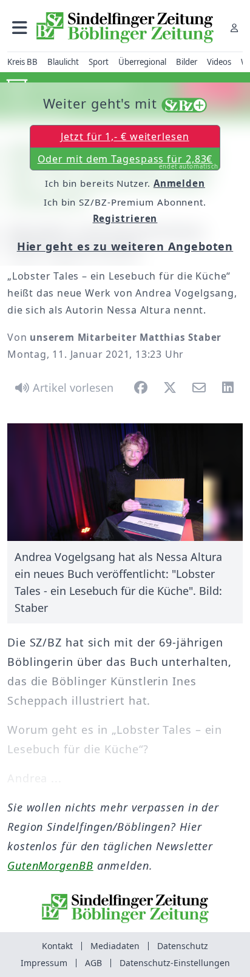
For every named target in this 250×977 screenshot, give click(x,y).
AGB (93, 963)
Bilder (186, 61)
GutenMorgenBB (50, 865)
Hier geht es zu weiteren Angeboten (125, 246)
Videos (219, 61)
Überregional (142, 61)
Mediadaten (115, 946)
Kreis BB (22, 61)
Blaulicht (63, 61)
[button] (19, 27)
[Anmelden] (234, 27)
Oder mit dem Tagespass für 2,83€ (128, 161)
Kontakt (57, 946)
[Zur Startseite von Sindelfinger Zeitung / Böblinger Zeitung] (125, 27)
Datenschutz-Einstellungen (175, 963)
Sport (99, 61)
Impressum (44, 963)
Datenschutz (182, 946)
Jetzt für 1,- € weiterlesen (125, 136)
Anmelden (179, 183)
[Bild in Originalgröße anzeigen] (125, 482)
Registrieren (125, 218)
